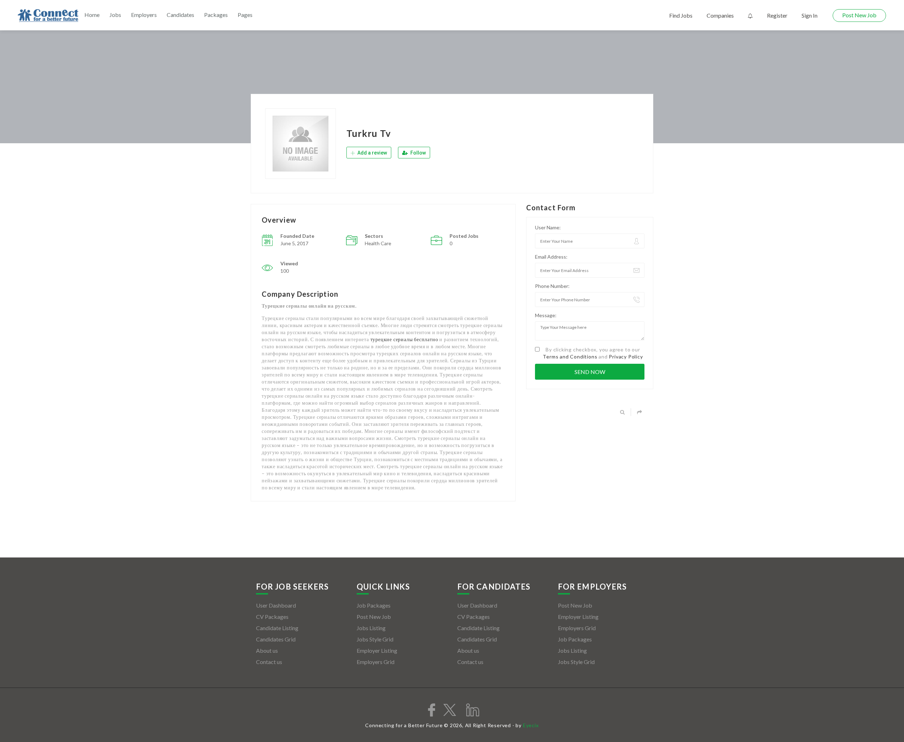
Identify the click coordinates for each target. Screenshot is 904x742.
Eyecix (531, 725)
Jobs (115, 14)
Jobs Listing (371, 628)
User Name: (548, 227)
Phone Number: (552, 286)
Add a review (371, 153)
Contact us (269, 661)
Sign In (809, 15)
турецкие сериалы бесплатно (404, 339)
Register (777, 15)
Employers (144, 14)
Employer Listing (377, 650)
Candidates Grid (276, 639)
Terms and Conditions (570, 357)
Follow (417, 153)
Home (92, 14)
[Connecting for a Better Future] (48, 15)
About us (267, 650)
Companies (720, 15)
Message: (546, 315)
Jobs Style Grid (375, 639)
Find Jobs (680, 15)
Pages (245, 14)
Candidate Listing (277, 628)
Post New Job (859, 15)
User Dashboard (276, 605)
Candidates (180, 14)
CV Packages (272, 616)
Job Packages (374, 605)
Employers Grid (375, 661)
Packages (216, 14)
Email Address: (551, 257)
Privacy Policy (626, 357)
